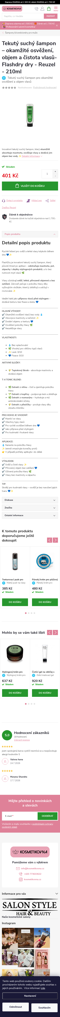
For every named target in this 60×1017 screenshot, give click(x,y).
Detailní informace (31, 156)
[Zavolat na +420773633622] (37, 9)
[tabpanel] (15, 577)
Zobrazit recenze (22, 740)
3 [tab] (31, 613)
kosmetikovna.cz (32, 879)
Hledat (51, 16)
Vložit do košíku (33, 186)
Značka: (9, 207)
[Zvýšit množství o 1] (55, 172)
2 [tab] (28, 613)
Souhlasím (44, 1007)
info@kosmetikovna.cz (32, 868)
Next (55, 540)
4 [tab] (34, 613)
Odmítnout (15, 1007)
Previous (49, 540)
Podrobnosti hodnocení (44, 87)
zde (43, 988)
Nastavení (30, 996)
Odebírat (47, 816)
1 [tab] (26, 613)
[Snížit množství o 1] (55, 176)
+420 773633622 (32, 873)
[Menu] (56, 8)
